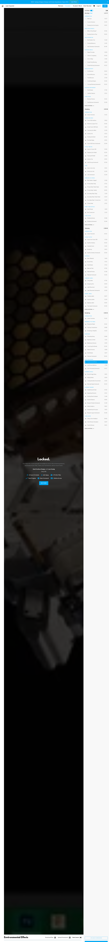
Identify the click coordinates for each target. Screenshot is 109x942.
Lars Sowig (51, 469)
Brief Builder (88, 6)
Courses (67, 6)
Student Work (77, 6)
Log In (99, 6)
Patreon (60, 6)
